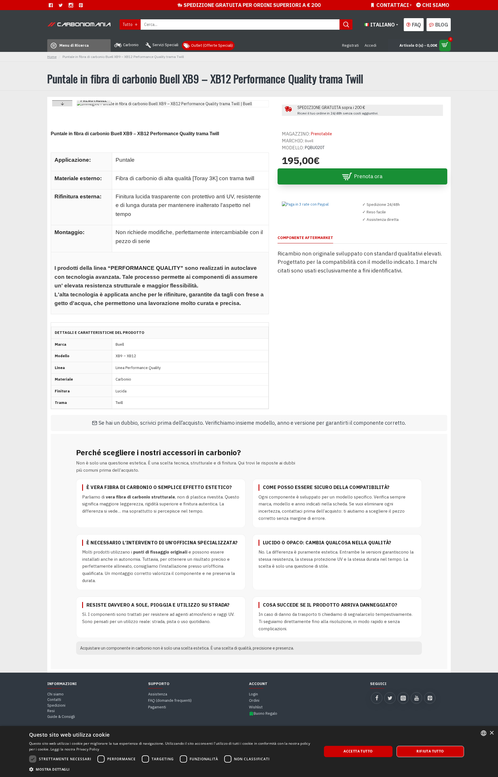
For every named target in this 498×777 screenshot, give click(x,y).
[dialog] (249, 751)
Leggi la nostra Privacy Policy (74, 749)
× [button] (491, 733)
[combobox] (483, 733)
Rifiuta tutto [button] (430, 751)
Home (51, 57)
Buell (309, 140)
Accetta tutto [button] (358, 751)
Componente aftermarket (305, 238)
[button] (62, 103)
